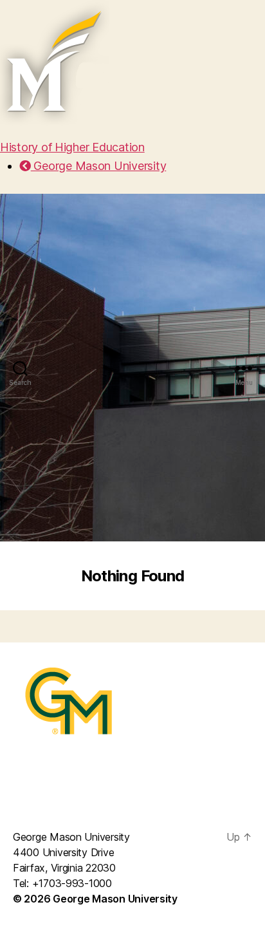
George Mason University (98, 166)
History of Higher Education (72, 147)
